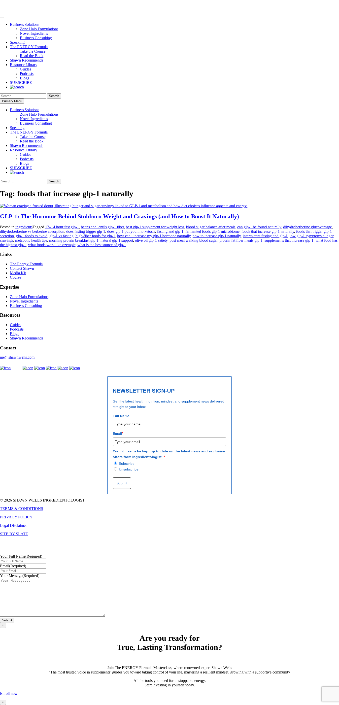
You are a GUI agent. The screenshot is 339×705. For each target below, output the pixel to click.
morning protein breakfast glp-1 (74, 240)
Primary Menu (12, 101)
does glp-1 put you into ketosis (131, 231)
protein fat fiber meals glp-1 (241, 240)
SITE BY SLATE (14, 534)
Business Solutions (24, 24)
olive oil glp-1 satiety (151, 240)
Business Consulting (36, 38)
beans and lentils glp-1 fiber (102, 227)
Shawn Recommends (26, 60)
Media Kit (18, 273)
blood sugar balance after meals (210, 227)
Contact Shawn (22, 268)
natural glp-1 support (117, 240)
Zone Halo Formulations (39, 29)
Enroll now (9, 693)
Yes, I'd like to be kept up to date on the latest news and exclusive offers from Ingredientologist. (169, 454)
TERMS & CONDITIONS (21, 508)
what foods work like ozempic (51, 245)
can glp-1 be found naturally (259, 227)
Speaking (17, 42)
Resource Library (23, 65)
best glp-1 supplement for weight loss (155, 227)
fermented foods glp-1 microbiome (212, 231)
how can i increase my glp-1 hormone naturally (154, 236)
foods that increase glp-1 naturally (267, 231)
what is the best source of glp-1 (101, 245)
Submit (121, 483)
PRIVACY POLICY (16, 517)
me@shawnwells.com (17, 357)
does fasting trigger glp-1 (85, 231)
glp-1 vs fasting (61, 236)
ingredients (24, 227)
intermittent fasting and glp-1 (265, 236)
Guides (25, 69)
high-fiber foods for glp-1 (95, 236)
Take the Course (32, 51)
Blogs (24, 78)
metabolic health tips (31, 240)
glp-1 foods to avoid (31, 236)
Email (118, 434)
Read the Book (31, 56)
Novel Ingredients (34, 33)
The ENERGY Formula (29, 47)
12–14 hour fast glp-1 (62, 227)
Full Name (121, 416)
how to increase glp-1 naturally (217, 236)
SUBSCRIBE (21, 82)
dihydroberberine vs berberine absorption (32, 231)
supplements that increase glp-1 (289, 240)
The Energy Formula (26, 264)
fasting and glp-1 (170, 231)
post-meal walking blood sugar (193, 240)
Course (15, 277)
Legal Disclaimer (13, 525)
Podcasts (27, 73)
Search (54, 96)
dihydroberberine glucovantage (307, 227)
